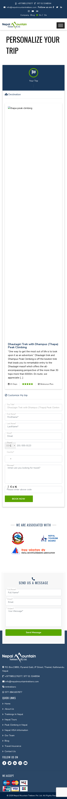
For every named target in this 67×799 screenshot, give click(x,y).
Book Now (19, 498)
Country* (10, 452)
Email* (9, 433)
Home (7, 703)
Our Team (9, 735)
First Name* (11, 414)
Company (24, 15)
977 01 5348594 (44, 3)
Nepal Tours (11, 719)
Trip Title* (10, 404)
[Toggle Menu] (60, 25)
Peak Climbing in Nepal (16, 724)
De (45, 15)
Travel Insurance (13, 746)
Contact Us (10, 751)
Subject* (10, 608)
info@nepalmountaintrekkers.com (21, 7)
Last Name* (11, 423)
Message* (10, 465)
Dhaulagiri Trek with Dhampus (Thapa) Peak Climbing (33, 345)
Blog (32, 15)
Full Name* (11, 589)
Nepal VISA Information (16, 730)
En (40, 15)
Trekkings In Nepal (14, 714)
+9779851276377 (25, 3)
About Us (9, 709)
